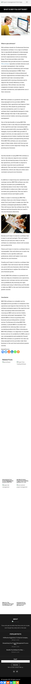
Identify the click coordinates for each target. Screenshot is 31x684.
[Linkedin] (12, 351)
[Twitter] (5, 351)
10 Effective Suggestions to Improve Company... (15, 637)
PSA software (5, 64)
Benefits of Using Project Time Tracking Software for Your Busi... (22, 481)
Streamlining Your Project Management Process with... (15, 644)
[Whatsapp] (15, 351)
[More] (18, 351)
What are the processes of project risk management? (8, 604)
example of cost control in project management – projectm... (21, 604)
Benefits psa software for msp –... (15, 650)
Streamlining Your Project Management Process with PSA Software (7, 481)
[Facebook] (2, 351)
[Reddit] (9, 351)
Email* (15, 659)
